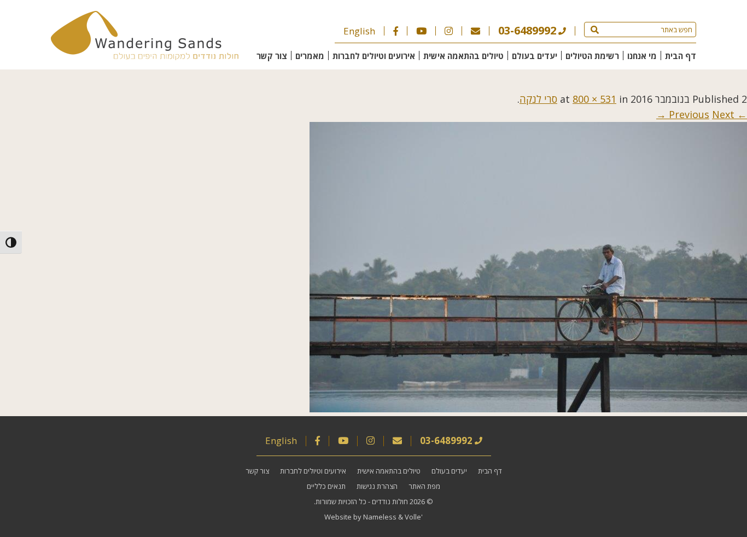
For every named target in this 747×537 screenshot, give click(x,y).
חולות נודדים (390, 501)
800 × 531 (594, 99)
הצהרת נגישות (377, 486)
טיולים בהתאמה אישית (463, 55)
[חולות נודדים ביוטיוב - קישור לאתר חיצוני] (421, 31)
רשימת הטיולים (592, 55)
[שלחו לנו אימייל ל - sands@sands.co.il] (475, 31)
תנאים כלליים (326, 486)
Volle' (414, 517)
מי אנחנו (642, 55)
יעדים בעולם (534, 55)
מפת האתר (424, 486)
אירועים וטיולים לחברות (373, 55)
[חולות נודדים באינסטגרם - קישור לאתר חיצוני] (449, 31)
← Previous (708, 114)
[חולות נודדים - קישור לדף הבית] (144, 56)
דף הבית (680, 55)
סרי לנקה (538, 99)
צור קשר (271, 55)
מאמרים (309, 55)
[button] (594, 30)
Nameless (379, 517)
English (359, 31)
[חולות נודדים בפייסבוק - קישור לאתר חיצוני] (395, 31)
